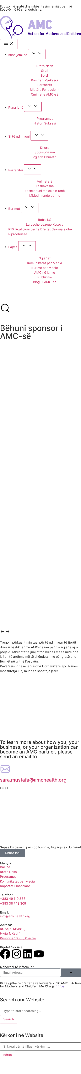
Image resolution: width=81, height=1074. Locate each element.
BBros (59, 986)
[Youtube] (39, 954)
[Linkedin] (27, 954)
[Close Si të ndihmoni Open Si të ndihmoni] (39, 136)
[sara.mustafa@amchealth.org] (5, 769)
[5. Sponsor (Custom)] (40, 627)
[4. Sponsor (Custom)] (40, 571)
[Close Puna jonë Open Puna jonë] (33, 107)
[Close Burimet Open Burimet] (29, 208)
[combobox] (40, 1011)
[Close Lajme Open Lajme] (27, 246)
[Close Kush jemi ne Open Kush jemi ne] (36, 54)
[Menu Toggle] (8, 44)
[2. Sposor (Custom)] (40, 460)
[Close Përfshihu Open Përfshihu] (32, 169)
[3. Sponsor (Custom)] (40, 515)
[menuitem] (6, 298)
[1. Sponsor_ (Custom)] (40, 404)
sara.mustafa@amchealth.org (33, 780)
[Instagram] (16, 954)
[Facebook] (5, 954)
